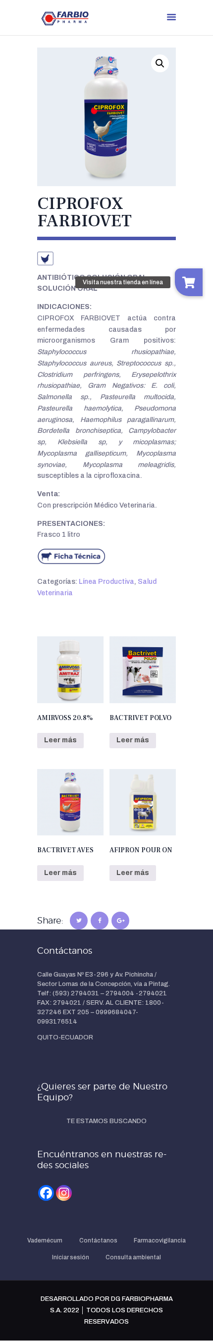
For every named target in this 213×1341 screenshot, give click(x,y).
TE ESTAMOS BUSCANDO (106, 1121)
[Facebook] (46, 1193)
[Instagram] (64, 1193)
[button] (160, 63)
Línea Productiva (106, 581)
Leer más (60, 740)
